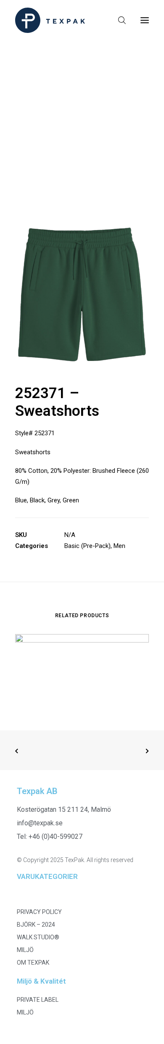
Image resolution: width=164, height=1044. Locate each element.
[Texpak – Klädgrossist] (50, 20)
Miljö (25, 949)
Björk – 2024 (36, 924)
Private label (37, 999)
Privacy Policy (39, 911)
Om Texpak (33, 962)
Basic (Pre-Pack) (87, 546)
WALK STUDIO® (38, 937)
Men (119, 546)
